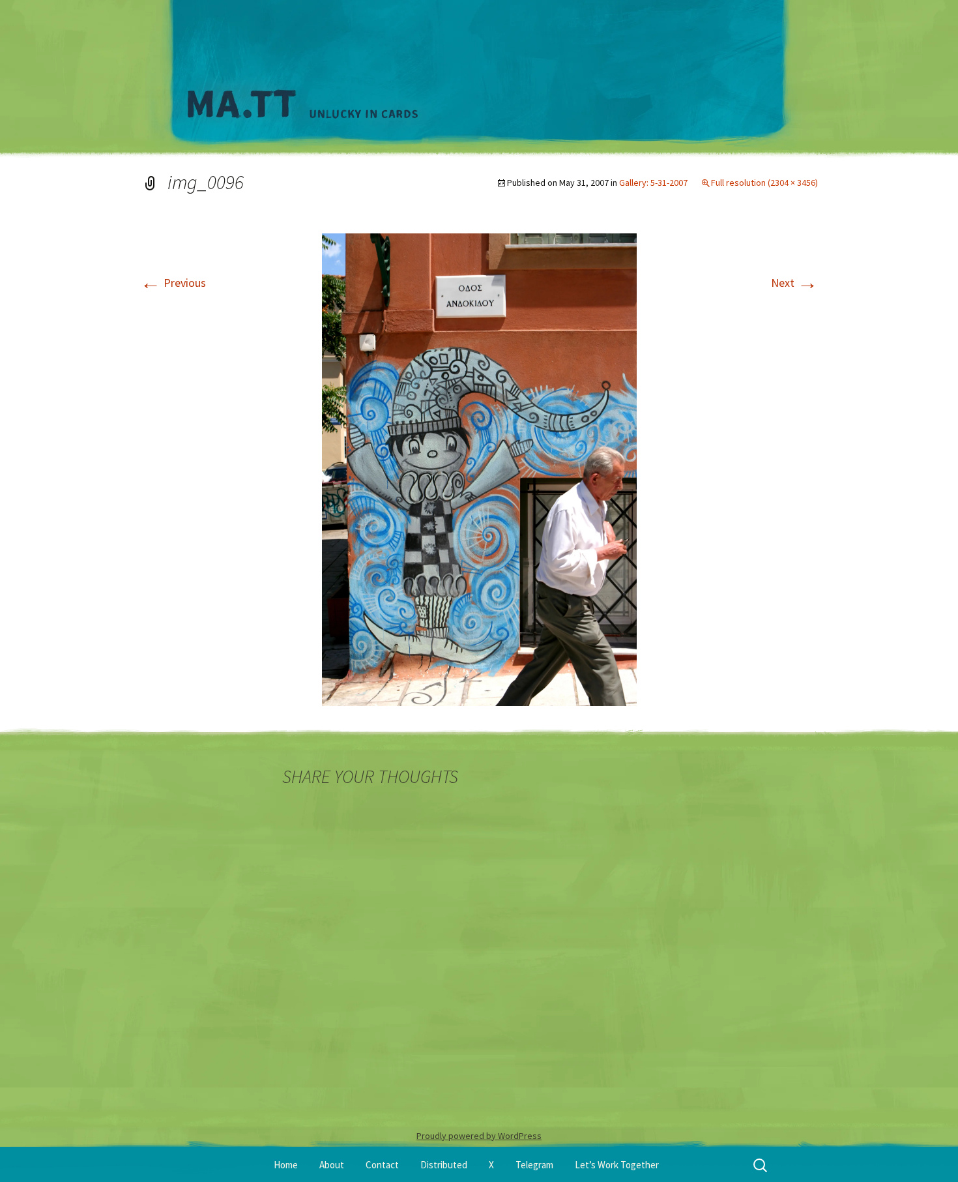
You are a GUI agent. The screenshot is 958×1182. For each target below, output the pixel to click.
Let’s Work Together (617, 1165)
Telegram (534, 1165)
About (331, 1165)
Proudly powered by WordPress (479, 1136)
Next (794, 282)
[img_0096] (479, 468)
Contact (382, 1165)
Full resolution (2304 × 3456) (764, 182)
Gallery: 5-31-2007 (653, 182)
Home (286, 1165)
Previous (173, 282)
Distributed (443, 1165)
